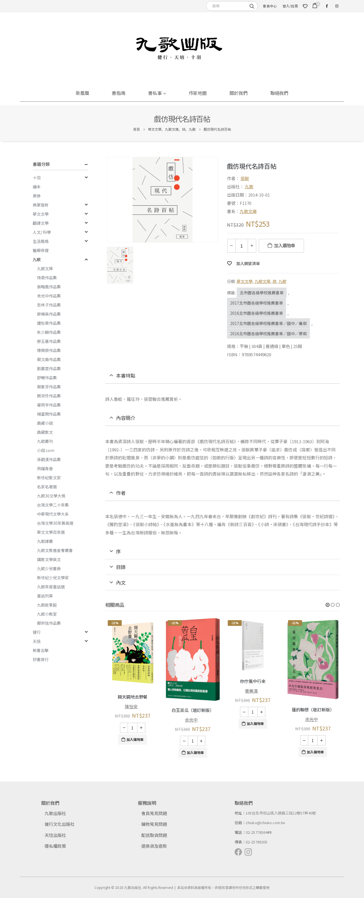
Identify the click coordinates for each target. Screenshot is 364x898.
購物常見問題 (154, 824)
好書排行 (41, 659)
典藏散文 (45, 432)
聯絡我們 (279, 92)
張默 (245, 178)
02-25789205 (256, 842)
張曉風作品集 (49, 286)
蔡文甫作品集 (49, 359)
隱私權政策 (55, 846)
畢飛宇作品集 (49, 405)
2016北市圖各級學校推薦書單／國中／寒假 (268, 333)
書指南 (118, 92)
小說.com (45, 450)
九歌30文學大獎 (51, 496)
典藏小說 (45, 423)
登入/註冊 (290, 5)
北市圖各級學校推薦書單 (262, 292)
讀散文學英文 (49, 559)
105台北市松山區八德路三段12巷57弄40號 (281, 813)
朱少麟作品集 (49, 332)
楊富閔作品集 (49, 414)
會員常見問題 (154, 813)
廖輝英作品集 (49, 314)
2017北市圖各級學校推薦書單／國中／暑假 (268, 323)
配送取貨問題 (154, 835)
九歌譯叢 (45, 541)
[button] (327, 604)
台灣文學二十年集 (53, 505)
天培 (37, 641)
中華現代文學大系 (53, 514)
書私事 (155, 92)
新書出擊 (41, 650)
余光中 (191, 720)
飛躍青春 (45, 468)
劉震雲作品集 (49, 368)
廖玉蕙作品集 (49, 341)
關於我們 (238, 92)
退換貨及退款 (154, 846)
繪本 (37, 186)
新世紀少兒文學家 (53, 577)
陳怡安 (131, 706)
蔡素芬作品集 (49, 386)
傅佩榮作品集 (49, 350)
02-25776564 (256, 832)
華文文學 (245, 281)
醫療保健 (41, 250)
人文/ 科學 (42, 232)
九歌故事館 (47, 605)
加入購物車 (284, 246)
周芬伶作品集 (49, 396)
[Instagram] (336, 6)
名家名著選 (47, 486)
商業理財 (41, 205)
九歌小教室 (47, 614)
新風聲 (82, 92)
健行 (37, 632)
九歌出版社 (55, 813)
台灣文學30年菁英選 (55, 523)
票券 (37, 196)
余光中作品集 (49, 296)
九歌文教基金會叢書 (55, 550)
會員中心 (270, 5)
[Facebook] (326, 6)
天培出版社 (55, 835)
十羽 (37, 177)
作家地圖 (198, 92)
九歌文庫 (248, 211)
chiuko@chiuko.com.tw (265, 822)
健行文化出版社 (60, 824)
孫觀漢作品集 (49, 459)
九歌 (249, 186)
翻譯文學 (41, 223)
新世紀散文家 (49, 477)
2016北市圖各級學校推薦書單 (256, 313)
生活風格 (41, 241)
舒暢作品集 (47, 377)
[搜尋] (252, 5)
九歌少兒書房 (49, 568)
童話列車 (45, 596)
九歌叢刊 (45, 441)
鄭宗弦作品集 (49, 623)
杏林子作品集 (49, 305)
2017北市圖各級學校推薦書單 (256, 303)
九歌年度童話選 (51, 586)
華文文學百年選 (51, 532)
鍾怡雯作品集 (49, 323)
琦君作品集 (47, 277)
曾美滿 (251, 691)
